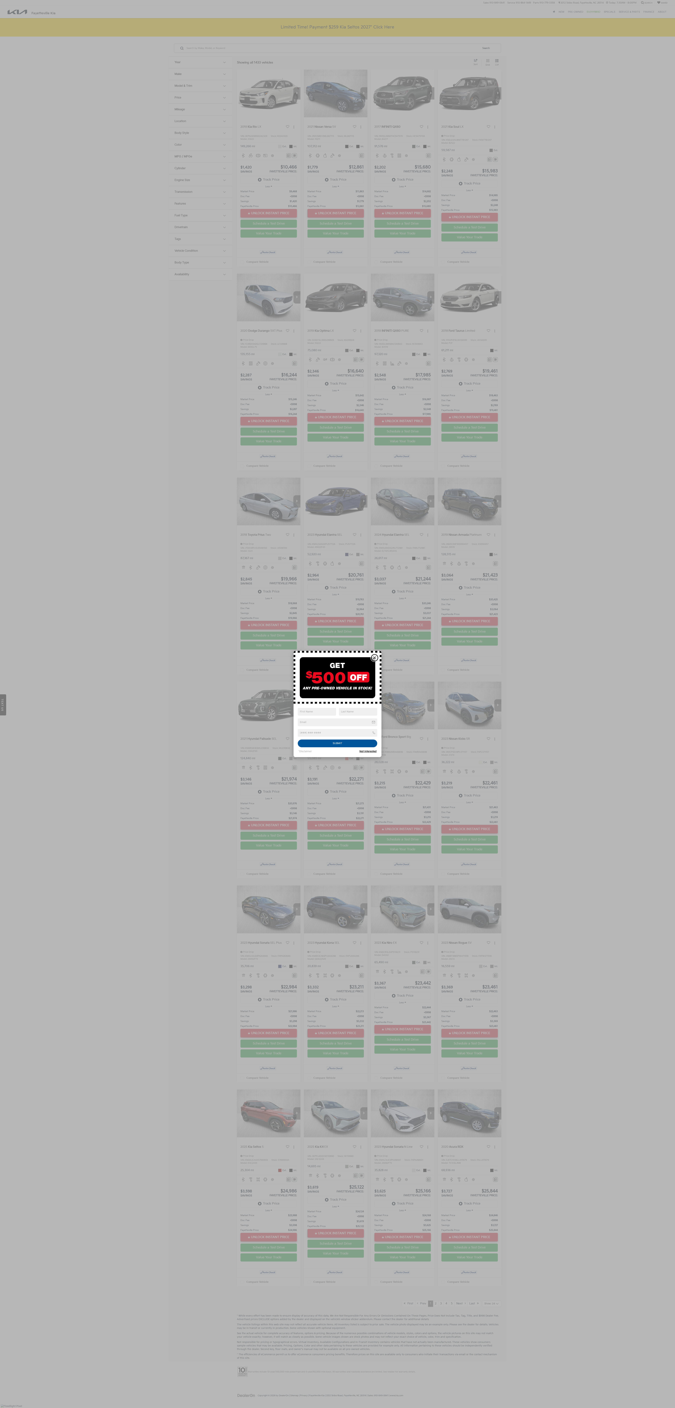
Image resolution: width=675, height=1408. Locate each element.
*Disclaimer (305, 751)
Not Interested (368, 751)
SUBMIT (337, 743)
